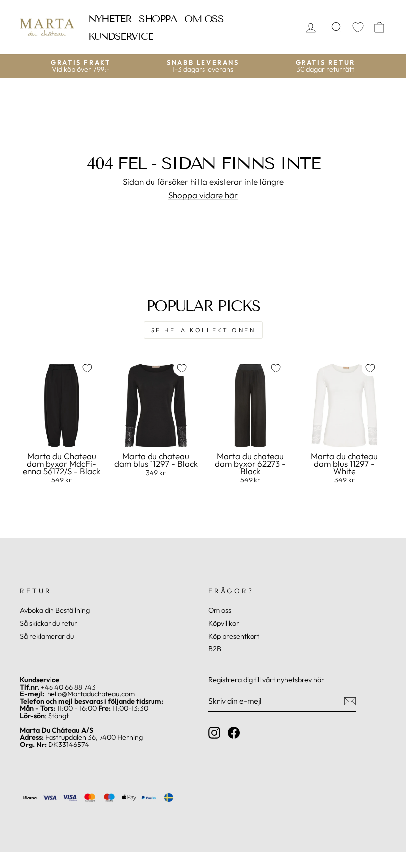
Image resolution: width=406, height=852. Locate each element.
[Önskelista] (358, 27)
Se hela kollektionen (203, 330)
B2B (214, 648)
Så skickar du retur (48, 623)
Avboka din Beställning (55, 610)
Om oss (203, 19)
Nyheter (110, 19)
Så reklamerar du (47, 636)
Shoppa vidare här (203, 195)
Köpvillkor (223, 623)
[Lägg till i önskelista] (87, 368)
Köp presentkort (233, 636)
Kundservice (120, 36)
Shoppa (158, 19)
